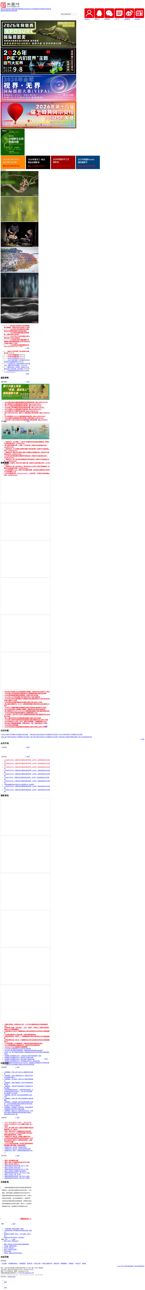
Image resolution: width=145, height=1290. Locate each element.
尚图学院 (42, 9)
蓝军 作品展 (7, 1251)
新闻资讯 (9, 9)
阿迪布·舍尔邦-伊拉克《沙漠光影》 (14, 1237)
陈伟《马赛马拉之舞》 (10, 1249)
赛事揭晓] (7, 325)
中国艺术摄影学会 (47, 1263)
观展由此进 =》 (26, 1219)
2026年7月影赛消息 (13, 358)
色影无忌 (78, 1263)
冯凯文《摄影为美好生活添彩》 (13, 1253)
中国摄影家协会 (13, 1263)
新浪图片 (71, 1263)
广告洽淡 (136, 1266)
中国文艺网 (37, 1263)
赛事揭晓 (20, 9)
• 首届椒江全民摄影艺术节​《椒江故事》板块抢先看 (19, 1059)
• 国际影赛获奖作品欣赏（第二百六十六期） (17, 1172)
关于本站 (124, 1266)
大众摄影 (4, 1263)
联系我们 (141, 1266)
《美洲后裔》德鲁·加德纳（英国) (14, 1228)
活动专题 (26, 9)
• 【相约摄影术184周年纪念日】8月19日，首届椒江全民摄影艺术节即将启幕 (26, 1062)
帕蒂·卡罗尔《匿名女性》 (11, 1241)
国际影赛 (3, 10)
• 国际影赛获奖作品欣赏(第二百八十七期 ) (16, 1165)
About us (119, 1266)
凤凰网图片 (64, 1263)
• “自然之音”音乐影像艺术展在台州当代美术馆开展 (19, 1064)
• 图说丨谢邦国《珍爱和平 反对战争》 (15, 1171)
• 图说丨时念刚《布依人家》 (12, 1167)
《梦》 (6, 1239)
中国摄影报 (22, 1263)
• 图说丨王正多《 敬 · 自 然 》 (13, 1174)
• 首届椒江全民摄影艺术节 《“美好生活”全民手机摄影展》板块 (22, 1055)
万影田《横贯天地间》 (10, 1246)
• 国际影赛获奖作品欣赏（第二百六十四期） (17, 1178)
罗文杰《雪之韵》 (9, 1247)
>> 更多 (27, 348)
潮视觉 (84, 1263)
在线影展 (48, 9)
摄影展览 (37, 9)
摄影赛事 (14, 9)
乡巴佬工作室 (11, 1276)
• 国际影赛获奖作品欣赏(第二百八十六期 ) (16, 1169)
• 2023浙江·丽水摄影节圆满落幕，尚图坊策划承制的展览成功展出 (23, 1050)
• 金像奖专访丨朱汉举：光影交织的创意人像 (17, 1148)
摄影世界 (56, 1263)
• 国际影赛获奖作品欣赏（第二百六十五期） (17, 1176)
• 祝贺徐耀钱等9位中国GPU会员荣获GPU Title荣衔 (19, 784)
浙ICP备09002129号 (28, 1273)
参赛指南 (14, 10)
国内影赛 (9, 10)
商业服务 (130, 1266)
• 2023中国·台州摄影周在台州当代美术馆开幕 (17, 1048)
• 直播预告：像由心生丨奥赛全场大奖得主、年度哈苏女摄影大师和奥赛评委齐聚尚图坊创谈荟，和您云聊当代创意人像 (18, 1112)
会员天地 (31, 9)
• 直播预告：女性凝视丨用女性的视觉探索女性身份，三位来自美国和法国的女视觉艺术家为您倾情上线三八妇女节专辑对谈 (18, 1103)
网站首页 (3, 9)
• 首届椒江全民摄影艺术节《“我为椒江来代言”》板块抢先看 (22, 1061)
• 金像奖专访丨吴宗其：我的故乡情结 (15, 1147)
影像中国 (29, 1263)
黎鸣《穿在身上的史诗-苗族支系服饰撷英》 (17, 1244)
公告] (6, 351)
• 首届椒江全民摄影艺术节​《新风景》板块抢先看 (18, 1057)
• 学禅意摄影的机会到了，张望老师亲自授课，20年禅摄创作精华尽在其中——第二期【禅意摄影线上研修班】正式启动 (18, 1091)
